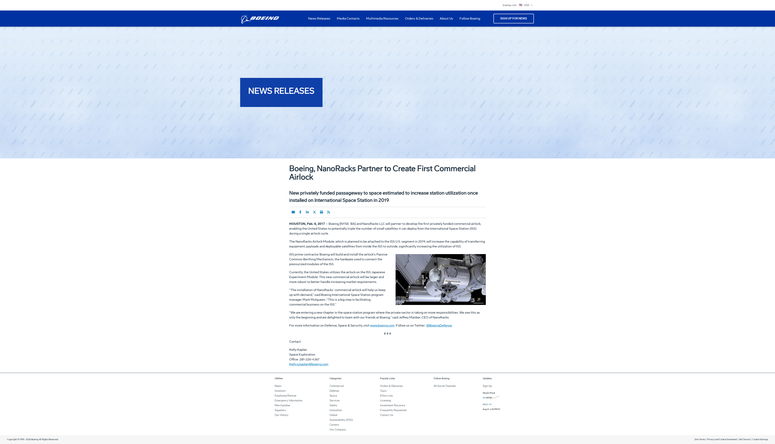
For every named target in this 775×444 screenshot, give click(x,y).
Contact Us (386, 415)
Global (333, 415)
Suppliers (280, 410)
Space (333, 395)
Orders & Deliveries (417, 20)
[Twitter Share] (314, 212)
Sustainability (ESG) (341, 419)
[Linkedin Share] (307, 212)
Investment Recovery (392, 405)
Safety (333, 405)
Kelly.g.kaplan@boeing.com (308, 364)
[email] (293, 212)
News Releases (319, 18)
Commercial (337, 385)
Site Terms (699, 439)
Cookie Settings (760, 439)
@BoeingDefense (439, 325)
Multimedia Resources (381, 20)
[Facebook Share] (300, 212)
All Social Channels (445, 385)
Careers (334, 424)
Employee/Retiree (285, 395)
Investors (280, 390)
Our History (281, 415)
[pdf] (336, 212)
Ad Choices (744, 439)
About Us (445, 20)
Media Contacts (348, 18)
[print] (321, 212)
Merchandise (282, 405)
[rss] (329, 212)
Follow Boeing (470, 18)
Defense (334, 390)
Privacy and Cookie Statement (722, 439)
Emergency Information (288, 400)
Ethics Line (386, 395)
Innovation (336, 410)
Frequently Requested (393, 410)
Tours (383, 390)
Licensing (385, 400)
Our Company (338, 429)
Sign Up (487, 385)
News (278, 385)
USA (527, 5)
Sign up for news (513, 18)
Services (335, 400)
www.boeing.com (382, 325)
